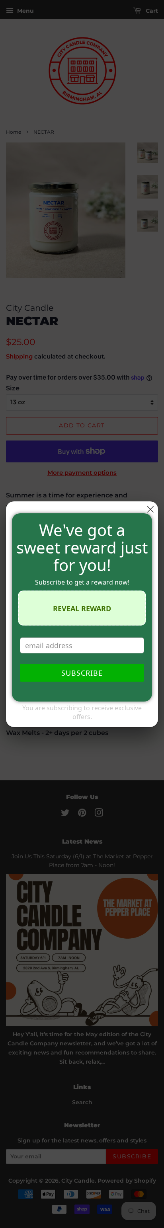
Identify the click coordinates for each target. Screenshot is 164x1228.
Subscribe (82, 673)
